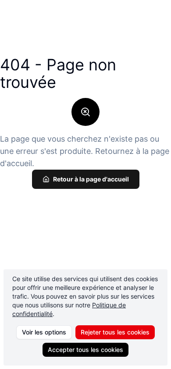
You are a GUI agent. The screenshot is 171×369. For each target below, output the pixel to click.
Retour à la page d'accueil (91, 179)
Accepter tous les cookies (85, 349)
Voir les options (44, 332)
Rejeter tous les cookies (115, 332)
